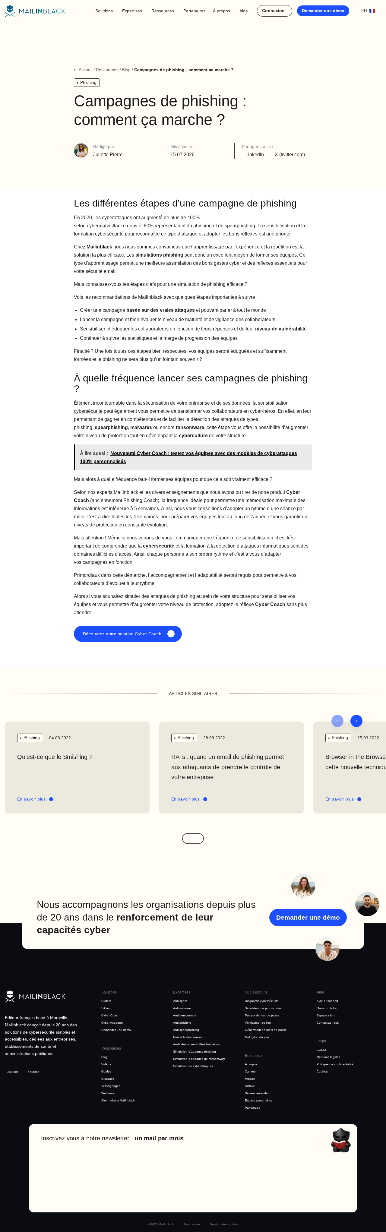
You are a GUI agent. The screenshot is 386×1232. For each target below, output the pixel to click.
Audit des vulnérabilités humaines (196, 1044)
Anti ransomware (184, 1015)
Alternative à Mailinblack (118, 1100)
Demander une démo (323, 10)
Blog (126, 69)
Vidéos (106, 1064)
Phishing (88, 82)
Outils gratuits (256, 992)
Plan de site (191, 1224)
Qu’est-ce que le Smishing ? (55, 756)
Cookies (322, 1071)
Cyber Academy (112, 1022)
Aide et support (327, 1001)
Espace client (326, 1015)
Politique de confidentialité (335, 1064)
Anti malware (182, 1008)
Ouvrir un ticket (327, 1008)
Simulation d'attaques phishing (194, 1051)
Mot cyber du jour (257, 1037)
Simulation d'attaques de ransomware (199, 1058)
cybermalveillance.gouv (112, 225)
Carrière (250, 1071)
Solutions (104, 10)
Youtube (34, 1071)
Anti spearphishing (186, 1029)
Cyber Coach (110, 1015)
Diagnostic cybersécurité (262, 1001)
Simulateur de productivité (263, 1008)
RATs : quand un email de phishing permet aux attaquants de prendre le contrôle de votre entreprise (227, 767)
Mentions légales (328, 1057)
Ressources (162, 10)
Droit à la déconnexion (188, 1037)
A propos (251, 1064)
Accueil (85, 69)
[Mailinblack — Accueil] (35, 11)
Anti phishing (182, 1022)
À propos (221, 10)
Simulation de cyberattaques (193, 1066)
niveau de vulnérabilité (281, 328)
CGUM (321, 1049)
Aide (243, 10)
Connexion (273, 10)
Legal (321, 1041)
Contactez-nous (328, 1022)
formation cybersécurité (99, 233)
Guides (106, 1071)
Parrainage (252, 1107)
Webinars (107, 1093)
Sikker (105, 1008)
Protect (106, 1001)
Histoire (250, 1086)
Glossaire (107, 1078)
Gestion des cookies (224, 1224)
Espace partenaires (258, 1100)
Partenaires (194, 10)
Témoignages (110, 1086)
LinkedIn (13, 1071)
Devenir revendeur (258, 1093)
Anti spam (180, 1001)
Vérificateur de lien (258, 1022)
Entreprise (253, 1056)
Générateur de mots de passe (266, 1029)
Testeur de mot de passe (262, 1015)
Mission (250, 1078)
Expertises (132, 10)
